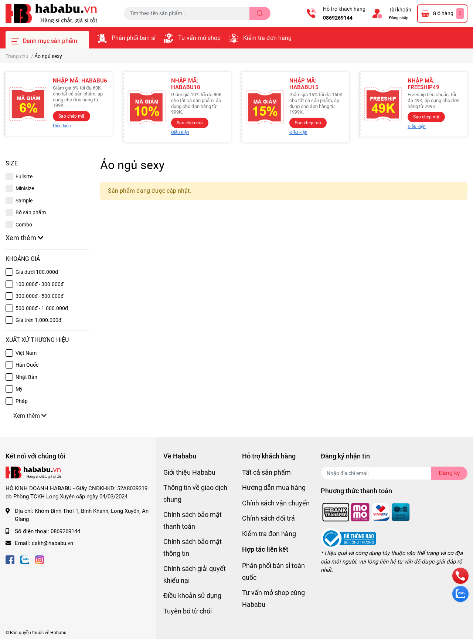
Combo (24, 225)
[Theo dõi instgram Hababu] (39, 559)
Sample (24, 201)
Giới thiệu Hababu (189, 472)
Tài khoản (400, 10)
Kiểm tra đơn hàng (267, 37)
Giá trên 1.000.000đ (38, 320)
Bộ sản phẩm (31, 212)
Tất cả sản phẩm (266, 472)
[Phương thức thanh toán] (366, 511)
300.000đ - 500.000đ (40, 296)
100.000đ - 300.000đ (40, 284)
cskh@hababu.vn (52, 543)
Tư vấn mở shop (199, 37)
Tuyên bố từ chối (187, 611)
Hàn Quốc (27, 365)
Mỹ (19, 389)
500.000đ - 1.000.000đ (42, 308)
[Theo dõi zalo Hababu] (24, 559)
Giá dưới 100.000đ (37, 272)
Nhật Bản (26, 377)
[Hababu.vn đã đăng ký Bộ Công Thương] (348, 538)
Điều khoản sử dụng (192, 595)
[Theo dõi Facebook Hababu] (10, 559)
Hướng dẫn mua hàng (274, 487)
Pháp (22, 401)
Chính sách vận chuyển (276, 503)
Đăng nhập (398, 18)
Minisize (25, 188)
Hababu (58, 632)
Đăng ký (449, 473)
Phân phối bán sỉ (134, 37)
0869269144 (338, 18)
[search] (259, 13)
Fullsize (24, 176)
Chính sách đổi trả (268, 518)
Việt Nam (26, 353)
